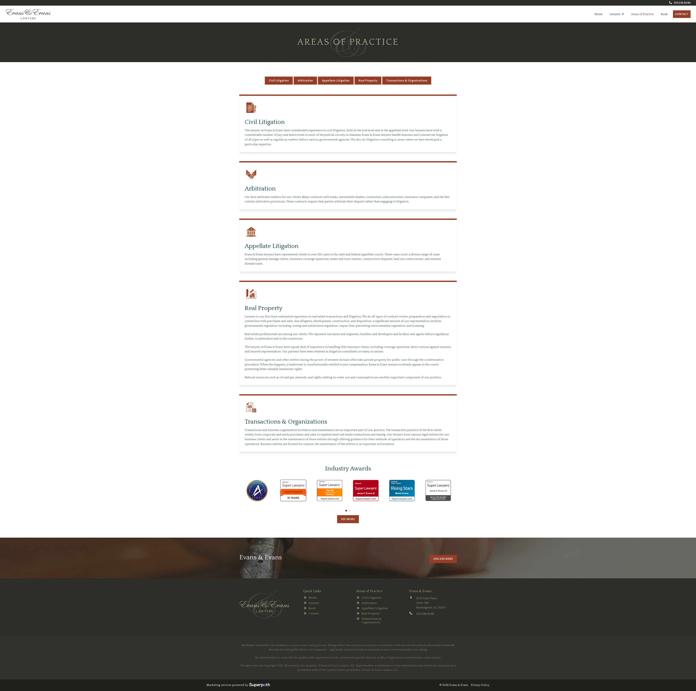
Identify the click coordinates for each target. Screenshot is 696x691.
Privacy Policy (480, 685)
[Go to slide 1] (346, 511)
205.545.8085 (682, 2)
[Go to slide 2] (350, 511)
